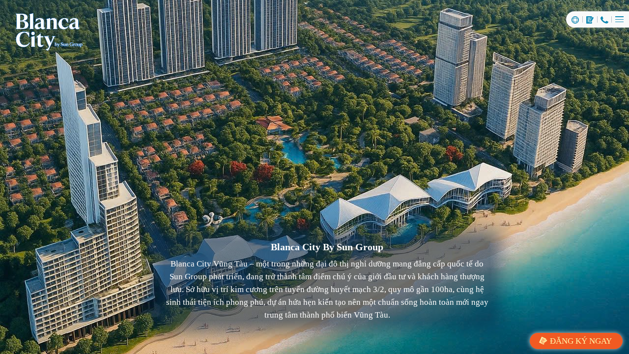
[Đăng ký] (590, 19)
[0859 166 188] (605, 19)
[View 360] (575, 19)
